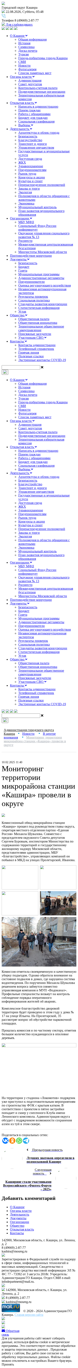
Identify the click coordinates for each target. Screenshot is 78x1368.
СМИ (22, 62)
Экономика (26, 203)
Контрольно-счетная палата (37, 88)
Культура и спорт (30, 181)
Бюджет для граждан (33, 117)
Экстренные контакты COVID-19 (42, 360)
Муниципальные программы (38, 274)
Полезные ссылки (31, 356)
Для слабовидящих (19, 24)
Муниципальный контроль (37, 207)
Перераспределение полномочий (41, 185)
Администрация (29, 80)
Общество (17, 315)
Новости (24, 65)
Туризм (23, 54)
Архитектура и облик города (38, 132)
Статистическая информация (38, 308)
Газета (22, 270)
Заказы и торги (29, 188)
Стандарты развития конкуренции (42, 304)
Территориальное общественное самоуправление (41, 328)
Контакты (17, 341)
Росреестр (25, 240)
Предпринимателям (32, 170)
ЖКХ (22, 162)
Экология (25, 192)
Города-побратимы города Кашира (43, 58)
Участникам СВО (31, 337)
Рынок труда (27, 173)
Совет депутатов (30, 84)
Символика (26, 47)
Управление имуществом (36, 147)
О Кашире (17, 35)
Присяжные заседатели (34, 334)
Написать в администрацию (38, 106)
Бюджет (23, 267)
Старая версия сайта (29, 1314)
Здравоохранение (30, 166)
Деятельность (20, 129)
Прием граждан (29, 110)
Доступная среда (30, 158)
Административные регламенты (41, 278)
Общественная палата (33, 319)
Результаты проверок (33, 296)
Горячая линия (28, 352)
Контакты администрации (37, 345)
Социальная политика (34, 300)
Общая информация (32, 39)
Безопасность (27, 136)
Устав (22, 311)
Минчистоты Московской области (42, 252)
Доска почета (27, 50)
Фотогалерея (27, 69)
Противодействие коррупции (31, 255)
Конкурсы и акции (31, 177)
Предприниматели (31, 281)
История (24, 43)
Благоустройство (30, 140)
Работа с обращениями (34, 114)
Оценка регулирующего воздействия (44, 285)
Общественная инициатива (37, 322)
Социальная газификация (36, 121)
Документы (18, 259)
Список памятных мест (34, 73)
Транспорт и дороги (32, 144)
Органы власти (21, 76)
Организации (20, 218)
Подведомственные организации (41, 91)
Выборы (24, 125)
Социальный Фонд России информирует (37, 227)
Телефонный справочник (36, 349)
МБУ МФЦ (26, 222)
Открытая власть (22, 103)
